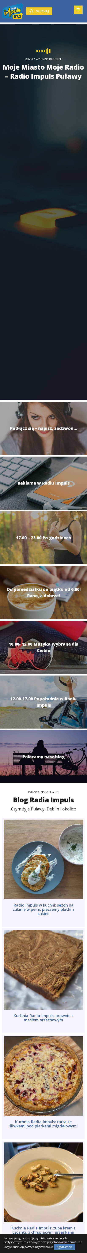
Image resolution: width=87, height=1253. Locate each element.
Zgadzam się (64, 1247)
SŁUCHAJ (42, 11)
